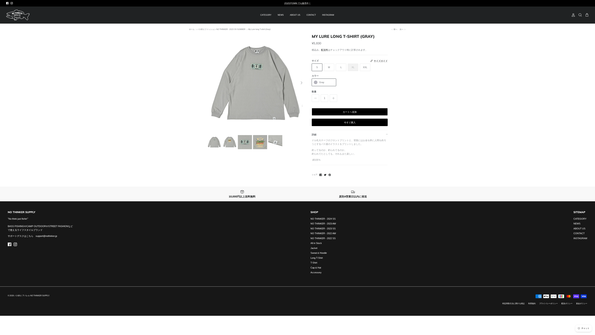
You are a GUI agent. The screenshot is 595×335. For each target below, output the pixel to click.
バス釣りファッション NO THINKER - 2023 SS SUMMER (221, 29)
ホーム (192, 29)
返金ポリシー (581, 303)
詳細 (314, 134)
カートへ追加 (350, 112)
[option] (256, 83)
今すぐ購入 (350, 122)
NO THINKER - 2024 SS (323, 218)
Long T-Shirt (317, 258)
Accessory (316, 272)
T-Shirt (314, 262)
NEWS (281, 15)
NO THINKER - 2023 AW (323, 223)
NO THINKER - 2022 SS (323, 238)
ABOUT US (295, 15)
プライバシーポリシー (548, 303)
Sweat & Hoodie (319, 253)
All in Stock (316, 243)
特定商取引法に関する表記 (513, 303)
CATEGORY (265, 15)
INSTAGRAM (328, 15)
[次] (301, 82)
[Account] (572, 15)
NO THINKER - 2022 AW (323, 233)
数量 (314, 91)
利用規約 (532, 303)
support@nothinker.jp (46, 236)
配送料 (324, 50)
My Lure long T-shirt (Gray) (259, 29)
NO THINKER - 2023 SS (323, 228)
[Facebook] (7, 3)
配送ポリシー (567, 303)
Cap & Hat (316, 267)
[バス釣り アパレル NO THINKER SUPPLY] (17, 15)
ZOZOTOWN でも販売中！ (297, 3)
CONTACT (311, 15)
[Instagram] (12, 3)
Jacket (314, 248)
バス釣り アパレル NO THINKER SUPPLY (31, 296)
